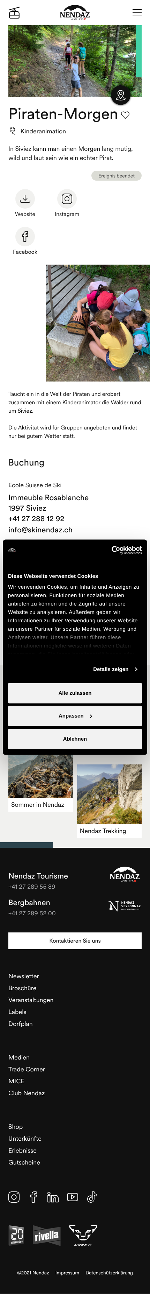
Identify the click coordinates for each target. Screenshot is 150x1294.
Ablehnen (75, 739)
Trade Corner (26, 1069)
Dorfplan (20, 1024)
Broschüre (22, 988)
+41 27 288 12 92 (36, 519)
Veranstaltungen (30, 1000)
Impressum (67, 1273)
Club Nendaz (26, 1093)
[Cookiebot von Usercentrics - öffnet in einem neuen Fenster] (111, 550)
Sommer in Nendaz (37, 804)
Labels (17, 1012)
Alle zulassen (74, 693)
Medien (19, 1057)
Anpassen (71, 716)
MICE (16, 1081)
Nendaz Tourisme (125, 874)
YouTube (72, 1197)
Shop (15, 1126)
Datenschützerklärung (109, 1273)
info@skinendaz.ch (40, 530)
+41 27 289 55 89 (31, 886)
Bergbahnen (29, 903)
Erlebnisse (22, 1150)
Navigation (137, 12)
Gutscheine (24, 1162)
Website (25, 214)
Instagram (67, 214)
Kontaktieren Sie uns (74, 940)
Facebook (25, 252)
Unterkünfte (25, 1138)
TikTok (92, 1197)
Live (14, 13)
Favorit (125, 115)
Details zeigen (110, 669)
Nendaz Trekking (103, 831)
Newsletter (23, 976)
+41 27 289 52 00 (32, 913)
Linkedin (53, 1197)
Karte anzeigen (120, 95)
